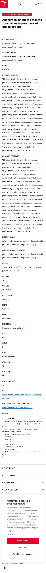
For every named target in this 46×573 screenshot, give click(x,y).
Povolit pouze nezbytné (23, 554)
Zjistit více (11, 534)
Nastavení (23, 547)
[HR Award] (5, 568)
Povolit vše (22, 541)
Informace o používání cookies (12, 563)
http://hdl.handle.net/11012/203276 (17, 408)
